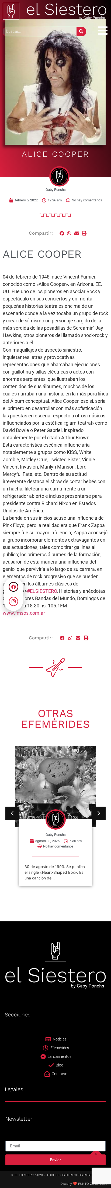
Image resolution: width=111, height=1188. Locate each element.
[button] (62, 233)
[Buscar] (81, 31)
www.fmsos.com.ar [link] (24, 613)
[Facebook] (13, 586)
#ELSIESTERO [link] (42, 591)
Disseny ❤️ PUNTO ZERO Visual (84, 1184)
